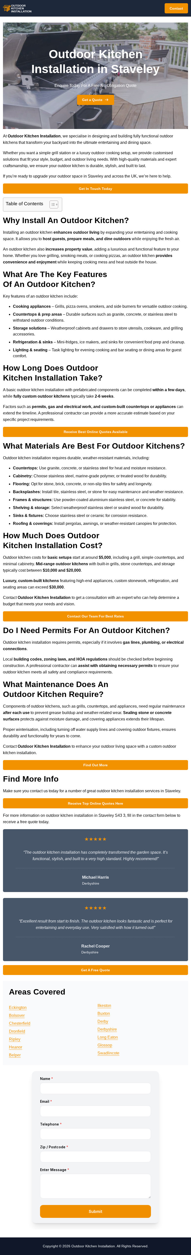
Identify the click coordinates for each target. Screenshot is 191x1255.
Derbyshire (107, 1029)
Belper (15, 1055)
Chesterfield (19, 1023)
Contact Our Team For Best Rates (95, 616)
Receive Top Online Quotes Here (95, 803)
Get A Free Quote (95, 970)
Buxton (103, 1013)
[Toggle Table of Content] (51, 204)
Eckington (18, 1007)
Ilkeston (104, 1005)
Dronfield (17, 1031)
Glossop (104, 1045)
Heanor (15, 1047)
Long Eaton (107, 1037)
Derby (102, 1021)
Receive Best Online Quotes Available (96, 432)
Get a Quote (92, 100)
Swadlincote (108, 1053)
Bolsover (17, 1015)
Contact (176, 8)
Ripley (14, 1039)
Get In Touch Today (95, 189)
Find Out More (95, 765)
